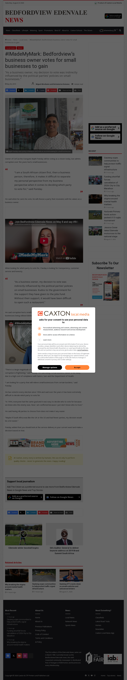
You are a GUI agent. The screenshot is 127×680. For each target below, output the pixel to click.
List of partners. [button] (82, 350)
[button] (63, 340)
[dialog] (63, 340)
